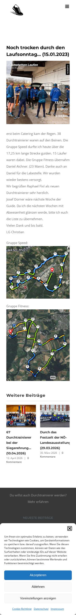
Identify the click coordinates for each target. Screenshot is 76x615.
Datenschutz (41, 609)
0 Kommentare (17, 460)
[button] (70, 528)
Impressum (57, 609)
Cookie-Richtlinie (22, 609)
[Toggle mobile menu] (67, 6)
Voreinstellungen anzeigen (38, 598)
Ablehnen (38, 586)
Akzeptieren (38, 575)
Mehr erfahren (38, 501)
